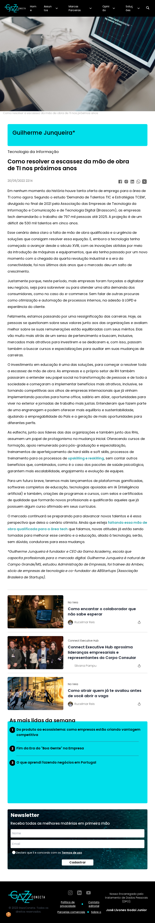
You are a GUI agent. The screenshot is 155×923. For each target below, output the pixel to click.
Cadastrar (77, 862)
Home (33, 8)
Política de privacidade (68, 904)
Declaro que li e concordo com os (49, 853)
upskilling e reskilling (86, 458)
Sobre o (96, 912)
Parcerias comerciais (71, 912)
